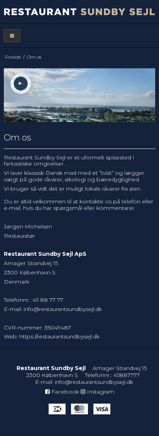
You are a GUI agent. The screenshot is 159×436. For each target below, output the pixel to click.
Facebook (64, 391)
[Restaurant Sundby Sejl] (79, 11)
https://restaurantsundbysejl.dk (59, 336)
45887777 (126, 375)
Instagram (99, 391)
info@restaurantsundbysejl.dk (63, 309)
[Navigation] (12, 35)
